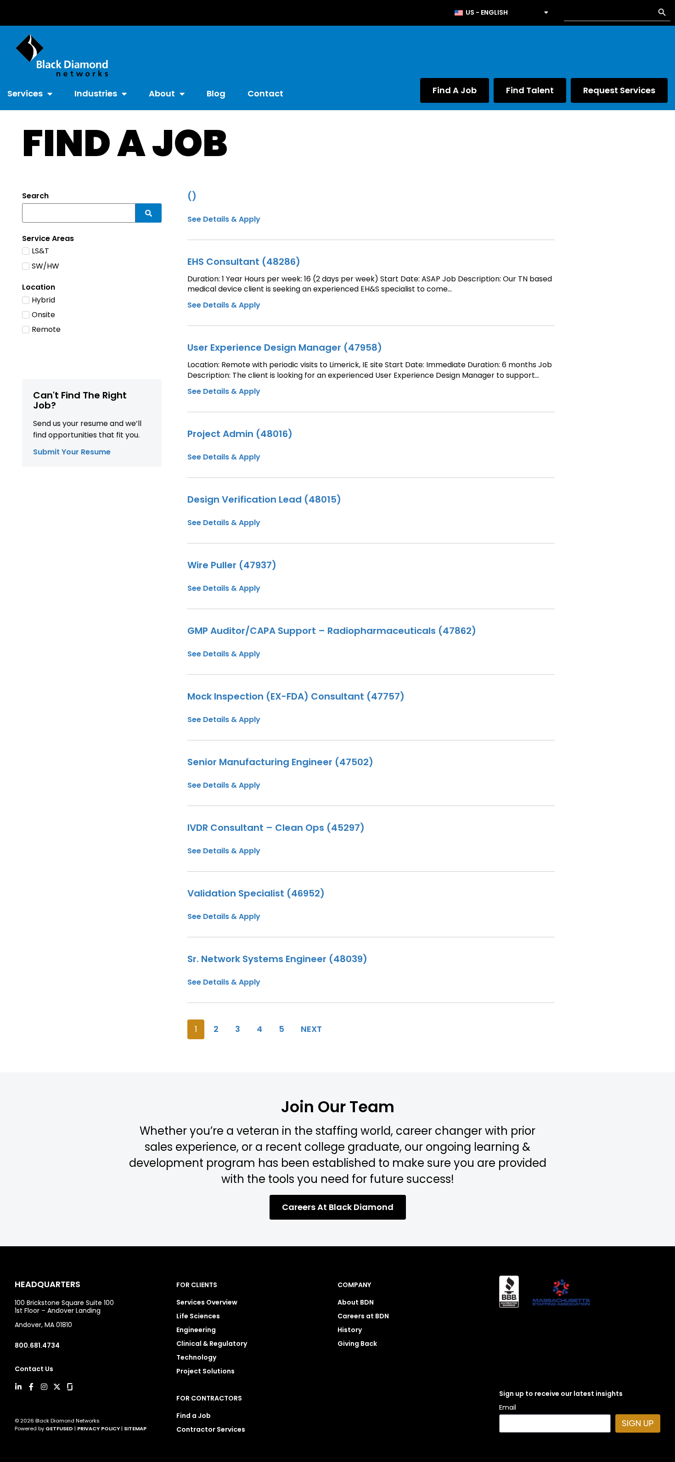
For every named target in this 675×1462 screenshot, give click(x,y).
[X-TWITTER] (57, 1386)
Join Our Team (337, 1107)
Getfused (59, 1428)
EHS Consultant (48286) (243, 261)
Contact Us (34, 1368)
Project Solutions (205, 1371)
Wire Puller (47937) (231, 565)
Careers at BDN (363, 1316)
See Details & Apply (223, 305)
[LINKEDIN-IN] (18, 1386)
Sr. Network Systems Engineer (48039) (277, 958)
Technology (196, 1357)
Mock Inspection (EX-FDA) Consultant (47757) (296, 696)
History (350, 1330)
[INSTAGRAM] (44, 1386)
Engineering (196, 1330)
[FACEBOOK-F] (31, 1386)
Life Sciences (198, 1316)
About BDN (356, 1302)
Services (25, 93)
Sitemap (135, 1428)
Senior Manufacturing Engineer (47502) (280, 762)
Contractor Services (210, 1429)
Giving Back (357, 1343)
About (162, 93)
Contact (265, 93)
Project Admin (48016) (239, 433)
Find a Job (193, 1415)
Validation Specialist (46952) (256, 893)
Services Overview (206, 1302)
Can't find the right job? (80, 400)
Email (507, 1408)
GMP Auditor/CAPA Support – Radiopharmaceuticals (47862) (331, 630)
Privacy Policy (98, 1428)
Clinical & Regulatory (211, 1343)
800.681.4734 (37, 1345)
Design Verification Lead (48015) (264, 499)
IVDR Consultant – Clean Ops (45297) (276, 827)
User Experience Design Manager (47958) (284, 347)
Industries (95, 93)
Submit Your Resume (72, 452)
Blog (216, 93)
